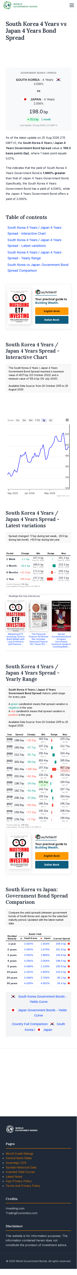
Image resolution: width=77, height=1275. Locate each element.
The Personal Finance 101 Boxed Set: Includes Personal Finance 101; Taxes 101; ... (38, 639)
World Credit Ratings (19, 1153)
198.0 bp (61, 960)
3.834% (28, 955)
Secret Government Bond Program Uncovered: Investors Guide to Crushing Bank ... (61, 640)
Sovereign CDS (16, 1163)
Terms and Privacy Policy (23, 1186)
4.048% (28, 966)
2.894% (45, 971)
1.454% (45, 943)
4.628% (28, 983)
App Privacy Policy (19, 1181)
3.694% (28, 949)
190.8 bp (61, 966)
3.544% (28, 943)
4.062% (45, 983)
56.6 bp (62, 983)
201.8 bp (61, 949)
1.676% (45, 949)
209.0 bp (61, 943)
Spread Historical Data (21, 1167)
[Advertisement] (38, 56)
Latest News (14, 1176)
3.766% (45, 977)
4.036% (28, 960)
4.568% (28, 977)
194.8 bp (61, 955)
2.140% (45, 966)
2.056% (45, 960)
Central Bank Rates (19, 1158)
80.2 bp (62, 977)
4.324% (28, 971)
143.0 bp (61, 971)
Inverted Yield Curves (20, 1172)
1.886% (45, 955)
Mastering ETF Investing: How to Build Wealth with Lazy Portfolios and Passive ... (16, 639)
